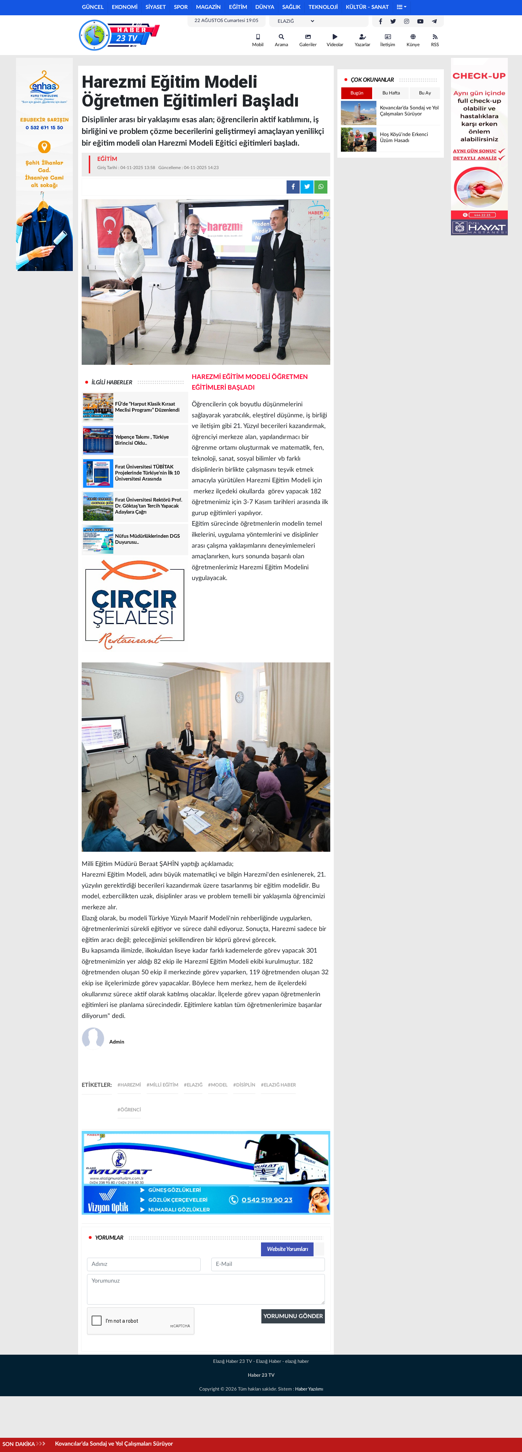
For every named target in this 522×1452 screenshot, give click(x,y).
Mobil (257, 45)
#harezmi (129, 1085)
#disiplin (244, 1085)
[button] (402, 7)
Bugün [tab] (356, 93)
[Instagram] (407, 22)
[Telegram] (434, 22)
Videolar (335, 45)
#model (218, 1085)
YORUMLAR (109, 1238)
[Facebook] (381, 22)
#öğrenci (129, 1110)
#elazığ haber (278, 1085)
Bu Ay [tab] (425, 93)
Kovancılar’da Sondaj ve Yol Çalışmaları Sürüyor (114, 1444)
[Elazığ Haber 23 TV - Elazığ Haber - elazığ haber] (119, 35)
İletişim (387, 45)
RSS (435, 45)
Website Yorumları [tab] (287, 1249)
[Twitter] (393, 22)
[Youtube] (420, 22)
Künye (413, 45)
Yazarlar (362, 45)
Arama (281, 45)
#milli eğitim (162, 1085)
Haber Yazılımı (309, 1389)
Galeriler (308, 45)
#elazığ (193, 1085)
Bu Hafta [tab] (391, 93)
